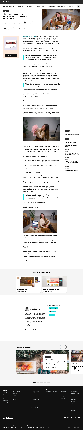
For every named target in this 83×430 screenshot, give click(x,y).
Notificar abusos (15, 393)
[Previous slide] (60, 347)
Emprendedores (53, 308)
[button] (34, 382)
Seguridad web (51, 6)
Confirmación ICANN (35, 394)
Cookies (78, 423)
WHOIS (32, 405)
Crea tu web (20, 6)
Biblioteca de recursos (8, 6)
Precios (56, 1)
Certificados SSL (50, 1)
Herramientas (29, 6)
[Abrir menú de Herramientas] (33, 6)
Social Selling (70, 6)
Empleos (4, 394)
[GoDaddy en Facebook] (65, 418)
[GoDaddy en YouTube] (79, 418)
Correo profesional (74, 399)
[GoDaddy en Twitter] (75, 418)
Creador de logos (74, 408)
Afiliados (46, 397)
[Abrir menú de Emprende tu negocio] (46, 6)
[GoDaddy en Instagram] (68, 418)
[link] (10, 28)
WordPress (73, 401)
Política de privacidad (71, 423)
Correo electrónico (28, 1)
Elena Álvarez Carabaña (29, 36)
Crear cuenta (63, 398)
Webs (72, 397)
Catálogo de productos (35, 407)
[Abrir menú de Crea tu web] (24, 6)
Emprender (67, 149)
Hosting (72, 403)
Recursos (14, 395)
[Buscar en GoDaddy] (78, 6)
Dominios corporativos (35, 397)
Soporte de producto (16, 391)
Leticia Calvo (30, 23)
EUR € (27, 417)
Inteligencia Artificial (61, 6)
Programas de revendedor (49, 394)
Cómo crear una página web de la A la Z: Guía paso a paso (55, 363)
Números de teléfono (74, 410)
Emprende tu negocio (40, 6)
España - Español (19, 417)
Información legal (6, 402)
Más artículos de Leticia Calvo (31, 329)
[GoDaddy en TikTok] (72, 418)
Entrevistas (52, 311)
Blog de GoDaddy (6, 400)
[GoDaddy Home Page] (8, 418)
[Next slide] (65, 347)
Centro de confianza (6, 404)
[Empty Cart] (78, 2)
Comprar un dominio (74, 391)
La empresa (5, 392)
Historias (6, 11)
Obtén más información (50, 367)
